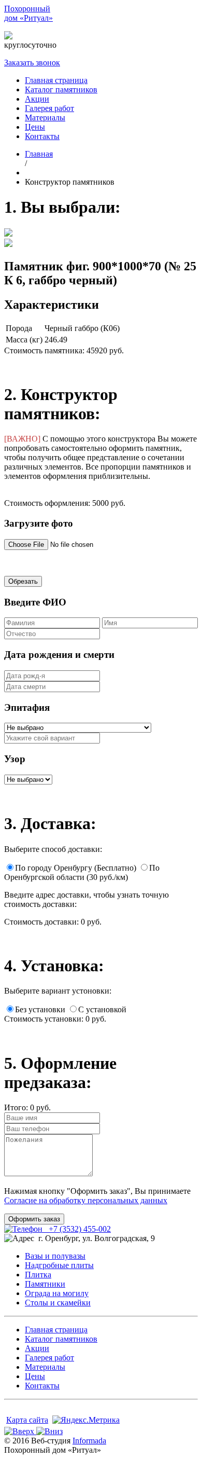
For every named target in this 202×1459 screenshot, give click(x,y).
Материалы (45, 117)
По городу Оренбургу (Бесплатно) (75, 867)
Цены (35, 126)
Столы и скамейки (58, 1302)
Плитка (38, 1274)
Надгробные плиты (59, 1265)
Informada (89, 1440)
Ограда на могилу (57, 1293)
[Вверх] (20, 1431)
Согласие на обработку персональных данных (85, 1200)
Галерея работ (49, 108)
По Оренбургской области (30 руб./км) (82, 872)
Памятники (45, 1283)
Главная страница (56, 80)
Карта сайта (27, 1419)
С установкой (102, 1009)
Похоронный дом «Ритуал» (28, 13)
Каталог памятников (61, 89)
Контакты (42, 136)
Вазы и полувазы (55, 1255)
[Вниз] (49, 1431)
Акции (37, 98)
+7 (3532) (74, 35)
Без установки (40, 1009)
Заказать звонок (32, 62)
